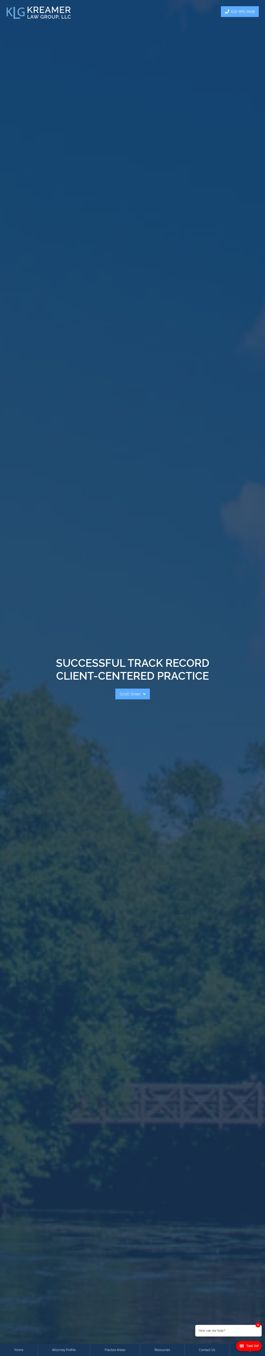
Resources (162, 1350)
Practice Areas (115, 1350)
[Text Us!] (249, 1347)
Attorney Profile (64, 1350)
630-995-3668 (243, 11)
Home (18, 1350)
